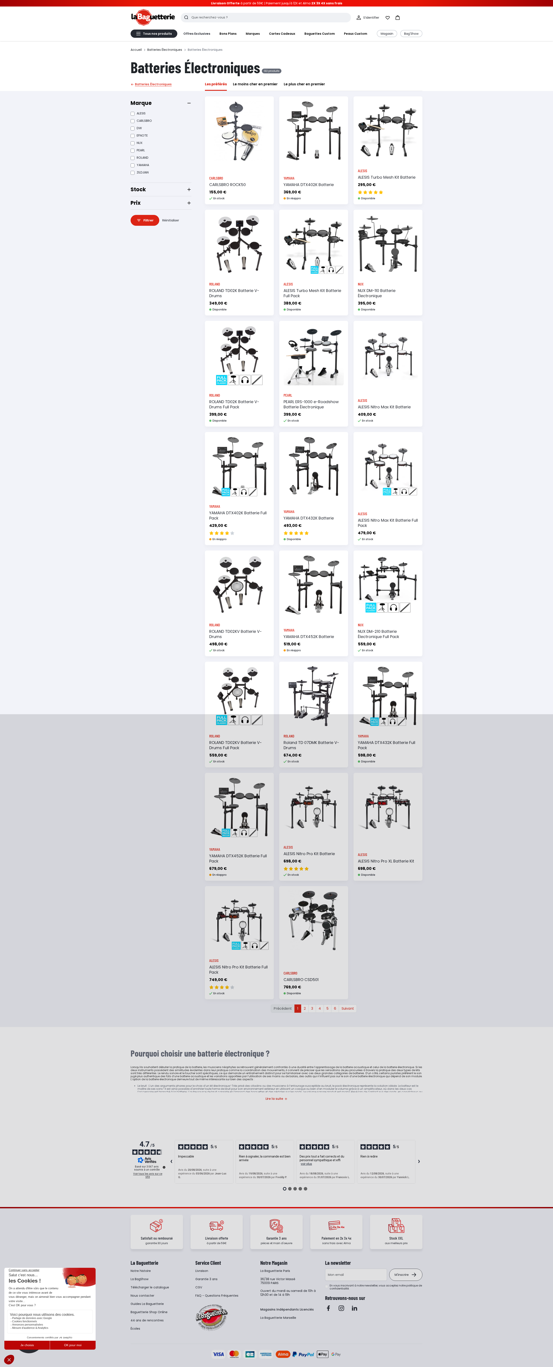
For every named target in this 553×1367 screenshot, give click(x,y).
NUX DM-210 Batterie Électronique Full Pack (378, 634)
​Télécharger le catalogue (150, 1287)
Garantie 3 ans (206, 1279)
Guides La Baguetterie (147, 1304)
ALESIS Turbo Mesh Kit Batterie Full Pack (312, 293)
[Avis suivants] (419, 1162)
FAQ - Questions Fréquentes (216, 1295)
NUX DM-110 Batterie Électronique (376, 293)
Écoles (135, 1328)
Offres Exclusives (196, 33)
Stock (138, 189)
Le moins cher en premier (255, 84)
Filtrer (148, 220)
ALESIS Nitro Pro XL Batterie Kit (386, 861)
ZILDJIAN (143, 172)
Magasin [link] (387, 33)
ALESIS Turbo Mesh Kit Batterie (386, 177)
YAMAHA (143, 165)
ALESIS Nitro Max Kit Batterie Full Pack (388, 523)
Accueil (136, 50)
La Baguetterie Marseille (278, 1318)
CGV (198, 1287)
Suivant (348, 1008)
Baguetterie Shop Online (149, 1312)
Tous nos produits (157, 33)
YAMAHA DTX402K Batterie (309, 184)
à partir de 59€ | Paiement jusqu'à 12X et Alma (276, 3)
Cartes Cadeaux (282, 33)
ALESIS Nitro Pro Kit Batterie (309, 853)
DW (139, 128)
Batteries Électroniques (164, 50)
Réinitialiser (170, 220)
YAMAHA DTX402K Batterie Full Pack (238, 515)
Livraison (201, 1271)
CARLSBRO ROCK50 (227, 184)
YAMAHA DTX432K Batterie (309, 518)
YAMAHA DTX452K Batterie (309, 636)
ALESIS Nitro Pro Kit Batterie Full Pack (238, 969)
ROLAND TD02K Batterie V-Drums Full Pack (234, 404)
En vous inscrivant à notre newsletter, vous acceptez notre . (376, 1287)
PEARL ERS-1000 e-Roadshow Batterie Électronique (311, 404)
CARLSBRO (144, 121)
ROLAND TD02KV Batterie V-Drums (235, 634)
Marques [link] (253, 33)
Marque (141, 103)
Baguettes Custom (319, 33)
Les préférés (216, 84)
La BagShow (139, 1279)
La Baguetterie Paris (275, 1271)
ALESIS (141, 113)
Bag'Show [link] (411, 33)
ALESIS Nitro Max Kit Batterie (384, 407)
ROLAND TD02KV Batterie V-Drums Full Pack (235, 745)
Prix (136, 202)
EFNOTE (142, 135)
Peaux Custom (355, 33)
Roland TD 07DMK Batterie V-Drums (311, 745)
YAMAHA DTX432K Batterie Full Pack (386, 745)
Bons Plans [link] (228, 33)
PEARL (141, 150)
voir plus (306, 1164)
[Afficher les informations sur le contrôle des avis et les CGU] (164, 1167)
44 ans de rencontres (147, 1320)
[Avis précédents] (171, 1162)
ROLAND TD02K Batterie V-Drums (234, 293)
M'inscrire (402, 1275)
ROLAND (142, 158)
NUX (140, 143)
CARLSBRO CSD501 (301, 979)
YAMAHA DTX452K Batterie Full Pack (238, 858)
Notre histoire (141, 1271)
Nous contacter (142, 1295)
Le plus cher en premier (304, 84)
